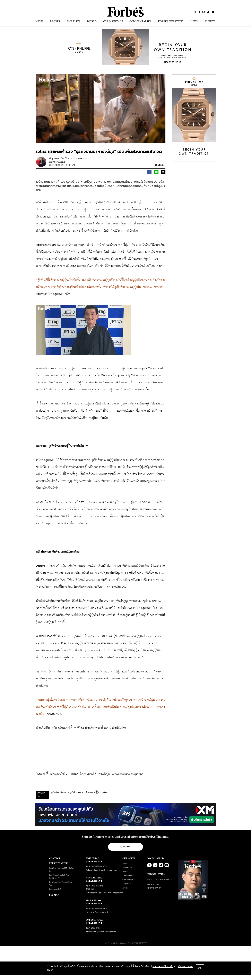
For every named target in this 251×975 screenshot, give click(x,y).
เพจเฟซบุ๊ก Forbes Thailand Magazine (120, 774)
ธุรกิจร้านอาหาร (76, 793)
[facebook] (149, 173)
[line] (156, 173)
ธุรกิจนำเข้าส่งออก (59, 793)
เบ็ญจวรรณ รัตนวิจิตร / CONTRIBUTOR (68, 158)
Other (61, 162)
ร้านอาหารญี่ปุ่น (92, 793)
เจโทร (104, 793)
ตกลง (199, 968)
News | (53, 162)
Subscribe (126, 847)
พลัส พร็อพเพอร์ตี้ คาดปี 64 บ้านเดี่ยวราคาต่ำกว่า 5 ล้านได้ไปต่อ (89, 728)
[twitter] (163, 173)
